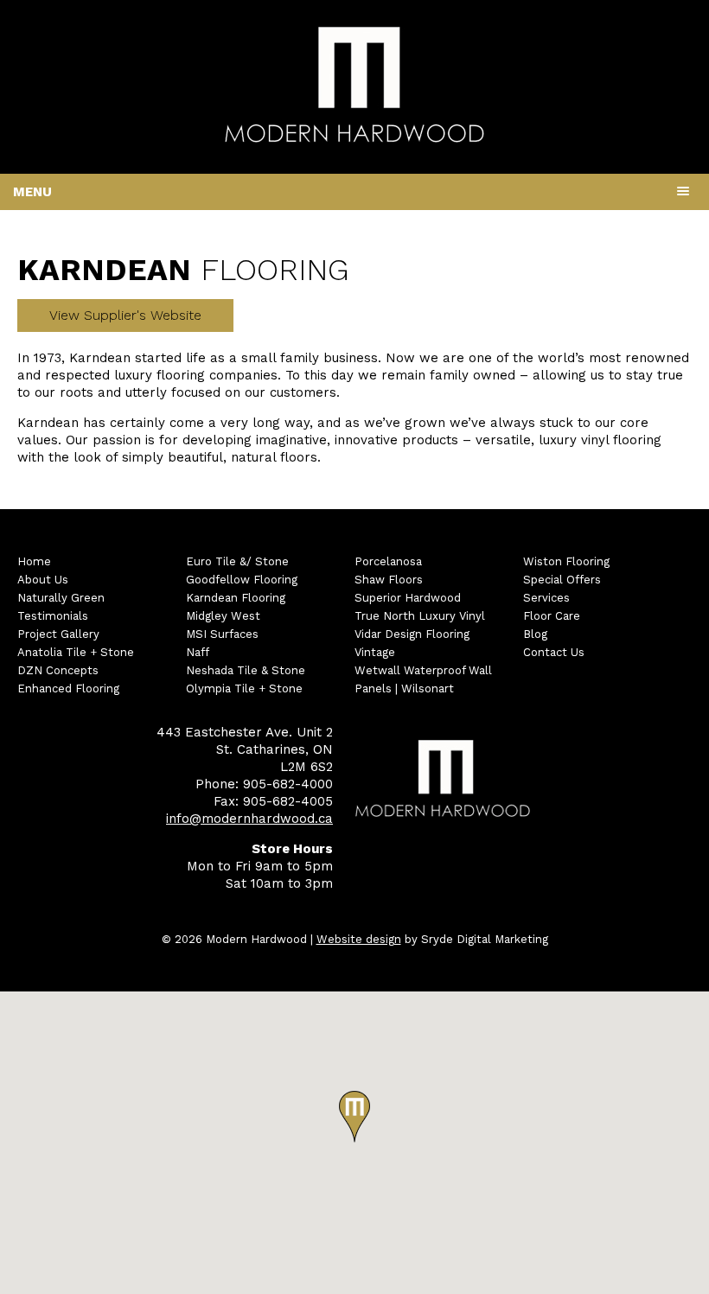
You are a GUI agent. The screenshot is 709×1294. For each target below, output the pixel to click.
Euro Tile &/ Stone (237, 561)
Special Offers (562, 579)
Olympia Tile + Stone (244, 688)
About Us (42, 579)
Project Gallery (58, 634)
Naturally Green (61, 597)
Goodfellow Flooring (241, 579)
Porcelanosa (388, 561)
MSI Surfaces (222, 634)
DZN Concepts (58, 670)
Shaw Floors (388, 579)
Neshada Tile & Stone (245, 670)
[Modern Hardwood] (354, 139)
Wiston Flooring (566, 561)
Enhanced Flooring (68, 688)
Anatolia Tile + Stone (75, 652)
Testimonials (52, 615)
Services (546, 597)
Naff (197, 652)
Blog (535, 634)
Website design (358, 939)
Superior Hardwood (407, 597)
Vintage (374, 652)
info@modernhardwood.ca (249, 818)
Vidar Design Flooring (411, 634)
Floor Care (551, 615)
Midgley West (223, 615)
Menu (32, 192)
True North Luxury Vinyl (419, 615)
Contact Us (553, 652)
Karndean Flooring (235, 597)
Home (34, 561)
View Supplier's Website (125, 315)
